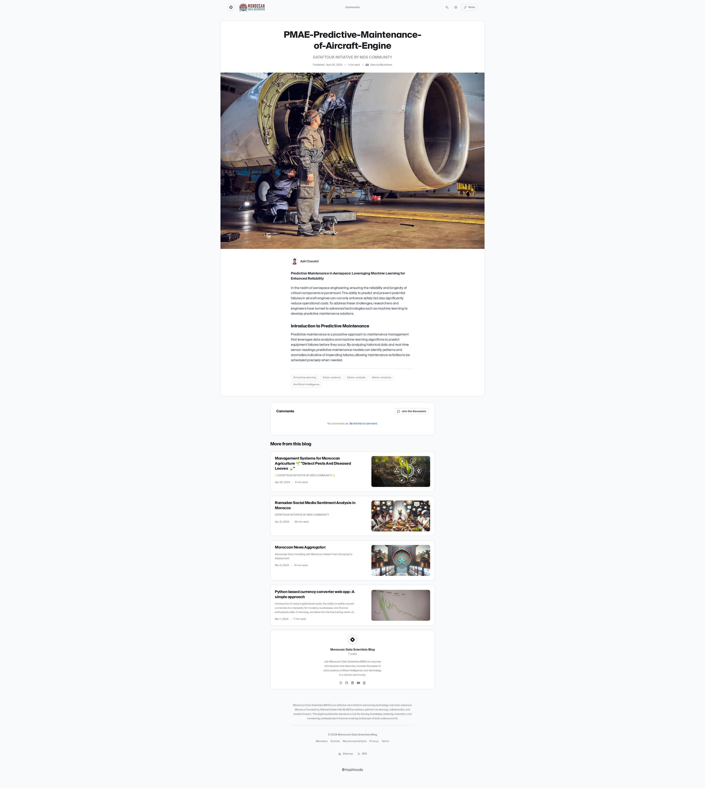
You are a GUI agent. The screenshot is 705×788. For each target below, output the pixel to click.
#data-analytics (381, 377)
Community (352, 7)
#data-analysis (356, 377)
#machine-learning (304, 377)
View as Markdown (381, 65)
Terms (385, 741)
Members (322, 741)
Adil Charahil (309, 261)
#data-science (332, 377)
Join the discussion (414, 411)
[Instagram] (341, 683)
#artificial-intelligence (306, 384)
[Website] (364, 683)
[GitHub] (346, 683)
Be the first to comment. (364, 423)
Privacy (374, 741)
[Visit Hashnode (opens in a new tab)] (352, 769)
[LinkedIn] (352, 683)
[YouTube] (358, 683)
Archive (335, 741)
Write (471, 7)
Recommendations (354, 741)
